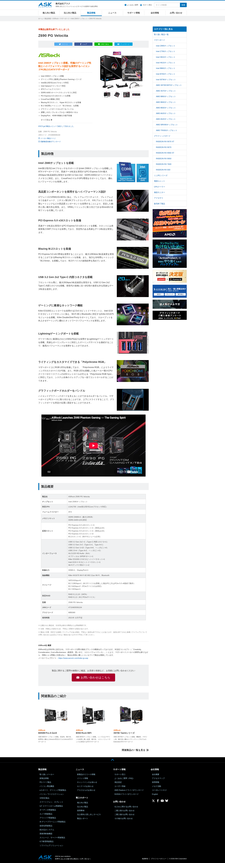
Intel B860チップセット (165, 68)
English (155, 794)
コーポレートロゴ (159, 790)
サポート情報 (133, 13)
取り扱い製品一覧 (161, 34)
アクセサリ (158, 198)
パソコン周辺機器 (47, 786)
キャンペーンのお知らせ (87, 782)
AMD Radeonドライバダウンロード (129, 790)
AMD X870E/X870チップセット (169, 85)
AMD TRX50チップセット (166, 130)
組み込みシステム (47, 830)
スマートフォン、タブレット (51, 802)
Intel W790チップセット (166, 79)
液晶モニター (159, 192)
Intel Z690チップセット (79, 18)
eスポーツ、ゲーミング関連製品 (53, 790)
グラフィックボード (162, 136)
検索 (183, 5)
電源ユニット (159, 181)
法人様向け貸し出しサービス (89, 814)
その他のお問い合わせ (123, 818)
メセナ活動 (156, 786)
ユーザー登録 (119, 786)
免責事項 (145, 859)
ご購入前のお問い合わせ (124, 810)
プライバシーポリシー (159, 859)
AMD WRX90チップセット (167, 125)
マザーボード (64, 18)
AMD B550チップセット (166, 108)
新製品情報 (44, 778)
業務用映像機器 (46, 834)
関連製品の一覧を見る (133, 750)
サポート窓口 (147, 5)
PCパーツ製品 (45, 782)
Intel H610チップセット (165, 63)
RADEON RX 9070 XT (165, 141)
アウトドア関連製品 (48, 818)
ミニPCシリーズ (160, 175)
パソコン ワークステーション (52, 794)
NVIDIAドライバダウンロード (126, 794)
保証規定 (118, 782)
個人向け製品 (49, 13)
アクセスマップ (158, 778)
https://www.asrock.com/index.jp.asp (73, 658)
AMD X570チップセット (166, 91)
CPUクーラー (159, 187)
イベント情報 (82, 778)
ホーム (40, 18)
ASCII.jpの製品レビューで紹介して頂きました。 (56, 126)
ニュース (112, 13)
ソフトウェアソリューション (51, 845)
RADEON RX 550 (163, 170)
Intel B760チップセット (165, 74)
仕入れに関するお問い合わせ (126, 807)
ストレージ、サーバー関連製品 (52, 837)
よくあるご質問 (132, 5)
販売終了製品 (159, 204)
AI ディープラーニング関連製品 (52, 822)
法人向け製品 (70, 13)
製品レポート (82, 818)
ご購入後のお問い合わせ (124, 814)
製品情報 (91, 13)
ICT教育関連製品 (47, 841)
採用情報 (155, 782)
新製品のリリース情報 (86, 774)
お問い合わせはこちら (95, 677)
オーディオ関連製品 (48, 810)
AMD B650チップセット (166, 102)
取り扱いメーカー (47, 774)
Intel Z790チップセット (165, 51)
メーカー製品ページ (48, 138)
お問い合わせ (176, 13)
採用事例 (80, 810)
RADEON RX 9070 (163, 147)
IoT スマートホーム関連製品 (51, 806)
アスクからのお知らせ (86, 790)
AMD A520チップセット (166, 119)
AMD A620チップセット (166, 113)
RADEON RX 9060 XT (165, 153)
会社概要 (155, 774)
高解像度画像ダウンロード (50, 142)
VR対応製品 (44, 798)
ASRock (55, 18)
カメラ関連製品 (46, 814)
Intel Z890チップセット (165, 46)
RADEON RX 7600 (163, 164)
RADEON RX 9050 (163, 158)
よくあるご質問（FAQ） (124, 778)
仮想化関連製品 (46, 826)
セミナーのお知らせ (85, 786)
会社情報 (155, 13)
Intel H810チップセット (165, 57)
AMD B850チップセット (166, 96)
